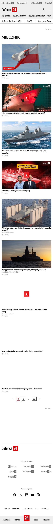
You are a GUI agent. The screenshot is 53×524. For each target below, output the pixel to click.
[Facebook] (14, 494)
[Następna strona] (40, 399)
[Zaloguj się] (43, 10)
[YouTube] (32, 494)
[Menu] (49, 10)
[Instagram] (38, 494)
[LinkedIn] (26, 494)
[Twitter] (20, 494)
